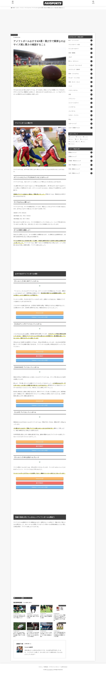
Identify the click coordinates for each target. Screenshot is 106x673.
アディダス (79, 136)
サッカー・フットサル (74, 77)
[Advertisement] (53, 20)
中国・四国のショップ (74, 169)
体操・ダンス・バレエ (74, 82)
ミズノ (83, 141)
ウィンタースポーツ (74, 48)
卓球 (70, 94)
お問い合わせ (64, 666)
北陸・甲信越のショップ (75, 164)
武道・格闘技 (72, 52)
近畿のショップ (72, 156)
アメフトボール (14, 34)
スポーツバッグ (72, 123)
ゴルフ (70, 57)
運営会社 (46, 666)
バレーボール (72, 111)
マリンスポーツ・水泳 (74, 44)
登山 (70, 119)
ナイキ (77, 139)
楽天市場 (39, 356)
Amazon (39, 312)
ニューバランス (84, 139)
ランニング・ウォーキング (75, 65)
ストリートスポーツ (74, 102)
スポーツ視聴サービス (74, 127)
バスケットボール (73, 90)
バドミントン (72, 98)
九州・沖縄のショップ (74, 173)
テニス (70, 86)
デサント (71, 139)
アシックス (72, 136)
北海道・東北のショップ (75, 160)
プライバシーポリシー (55, 666)
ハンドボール (72, 107)
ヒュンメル (72, 141)
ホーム (41, 666)
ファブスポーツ (50, 669)
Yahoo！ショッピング (39, 317)
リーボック (72, 143)
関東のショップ (72, 152)
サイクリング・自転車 (74, 69)
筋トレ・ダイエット (74, 61)
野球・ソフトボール (74, 73)
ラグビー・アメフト (28, 597)
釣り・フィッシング (74, 40)
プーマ (78, 141)
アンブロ (86, 136)
